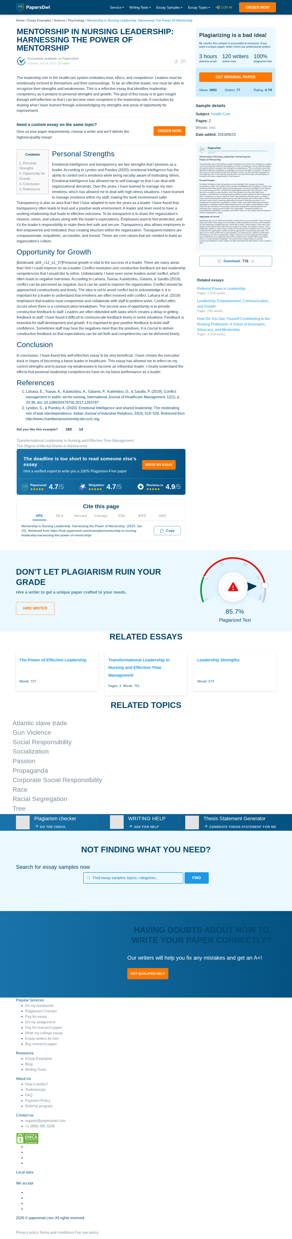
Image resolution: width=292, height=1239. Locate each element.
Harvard (80, 516)
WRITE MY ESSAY (158, 464)
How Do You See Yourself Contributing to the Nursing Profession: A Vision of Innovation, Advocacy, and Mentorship (233, 324)
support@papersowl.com (45, 1121)
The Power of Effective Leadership (52, 659)
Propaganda (30, 770)
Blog (29, 1064)
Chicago (101, 516)
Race (20, 789)
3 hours (208, 56)
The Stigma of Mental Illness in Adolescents (52, 446)
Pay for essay (36, 1017)
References (29, 189)
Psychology (76, 20)
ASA (121, 516)
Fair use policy (87, 1232)
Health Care (221, 114)
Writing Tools (138, 7)
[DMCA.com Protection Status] (27, 1138)
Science (59, 20)
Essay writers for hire (42, 1038)
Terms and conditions (56, 1232)
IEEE (142, 516)
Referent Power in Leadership (221, 289)
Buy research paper (41, 1044)
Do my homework (39, 1006)
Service (115, 7)
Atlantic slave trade (40, 723)
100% (260, 56)
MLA (60, 516)
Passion (24, 761)
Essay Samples (168, 7)
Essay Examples (39, 20)
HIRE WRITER (35, 608)
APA (39, 516)
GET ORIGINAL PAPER (236, 77)
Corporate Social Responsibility (57, 779)
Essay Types (198, 7)
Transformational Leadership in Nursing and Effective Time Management (75, 441)
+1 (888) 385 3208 (40, 1126)
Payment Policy (37, 1101)
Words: (205, 127)
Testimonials (35, 1090)
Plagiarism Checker (41, 1011)
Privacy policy (27, 1232)
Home (20, 20)
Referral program (38, 1106)
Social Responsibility (42, 742)
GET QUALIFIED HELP (148, 973)
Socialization (31, 751)
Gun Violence (32, 732)
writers (235, 56)
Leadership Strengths (218, 659)
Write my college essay (44, 1033)
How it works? (36, 1084)
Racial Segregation (40, 798)
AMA (163, 516)
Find (196, 878)
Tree (19, 808)
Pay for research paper (43, 1027)
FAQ (28, 1095)
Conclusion (29, 184)
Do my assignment (40, 1022)
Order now (257, 7)
